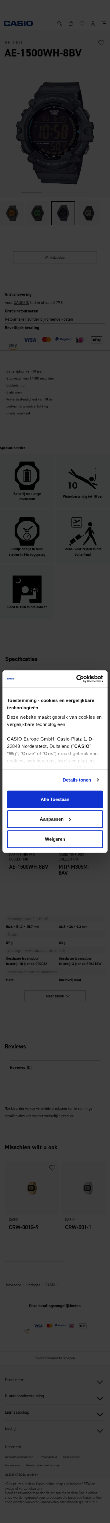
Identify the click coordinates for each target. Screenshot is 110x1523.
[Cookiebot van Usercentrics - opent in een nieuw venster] (77, 679)
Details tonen (77, 779)
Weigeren (55, 838)
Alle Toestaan (55, 799)
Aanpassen (52, 819)
